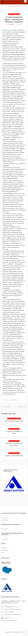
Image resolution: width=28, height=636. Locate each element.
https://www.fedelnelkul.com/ (9, 620)
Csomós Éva (11, 24)
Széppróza (17, 418)
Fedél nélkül (14, 6)
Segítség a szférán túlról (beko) (14, 455)
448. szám (11, 14)
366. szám (11, 453)
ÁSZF (2, 553)
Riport (17, 14)
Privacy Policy (4, 550)
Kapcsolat (4, 548)
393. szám (11, 429)
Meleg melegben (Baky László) (14, 421)
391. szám (11, 441)
